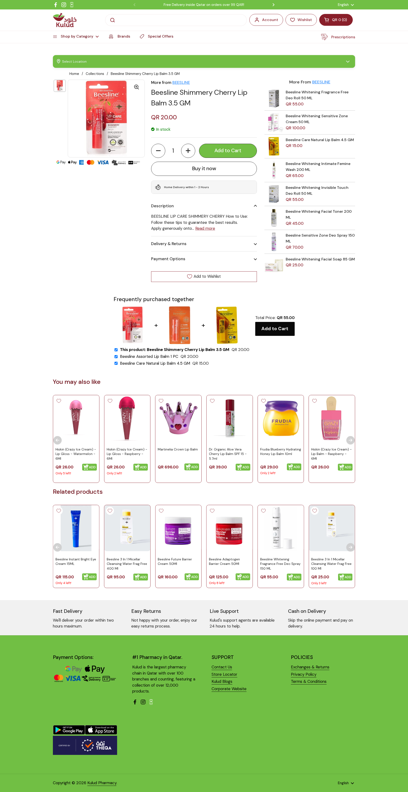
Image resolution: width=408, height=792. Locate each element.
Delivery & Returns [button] (169, 243)
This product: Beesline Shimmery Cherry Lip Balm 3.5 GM (174, 349)
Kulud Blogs (222, 681)
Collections (95, 73)
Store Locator (224, 674)
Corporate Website (229, 688)
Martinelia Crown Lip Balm (178, 449)
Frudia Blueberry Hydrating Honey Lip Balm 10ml (280, 451)
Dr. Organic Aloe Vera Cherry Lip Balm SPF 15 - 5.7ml (228, 454)
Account (270, 19)
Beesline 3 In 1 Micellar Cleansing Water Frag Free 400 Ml (127, 563)
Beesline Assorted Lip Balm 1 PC (149, 356)
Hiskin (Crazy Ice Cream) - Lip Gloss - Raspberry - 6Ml (127, 454)
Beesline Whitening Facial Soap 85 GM (320, 259)
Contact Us (222, 667)
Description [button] (162, 205)
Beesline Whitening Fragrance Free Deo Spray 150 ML (280, 563)
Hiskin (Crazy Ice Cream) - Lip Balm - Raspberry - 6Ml (331, 454)
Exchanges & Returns (310, 667)
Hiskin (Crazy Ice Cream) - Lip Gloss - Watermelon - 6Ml (75, 454)
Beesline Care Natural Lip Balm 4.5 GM (320, 139)
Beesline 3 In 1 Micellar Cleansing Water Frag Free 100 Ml (331, 563)
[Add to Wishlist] (58, 401)
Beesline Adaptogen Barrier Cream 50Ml (224, 561)
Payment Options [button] (168, 258)
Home (74, 73)
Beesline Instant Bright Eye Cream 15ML (75, 561)
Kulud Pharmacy (101, 782)
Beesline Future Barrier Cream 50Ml (175, 561)
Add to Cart (274, 329)
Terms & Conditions (309, 681)
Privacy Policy (303, 674)
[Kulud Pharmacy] (64, 20)
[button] (158, 151)
